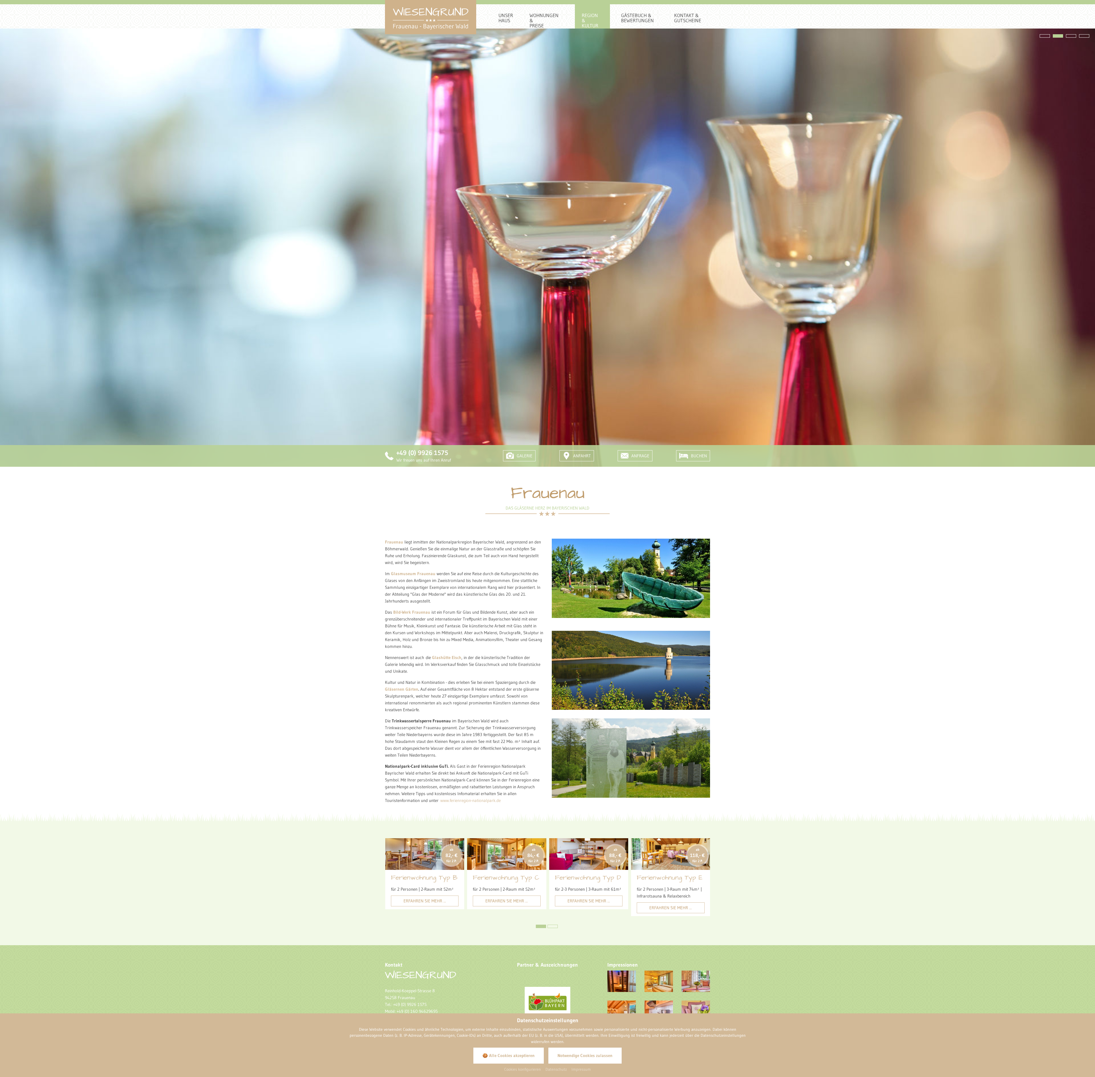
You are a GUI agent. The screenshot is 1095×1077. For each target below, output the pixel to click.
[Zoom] (631, 578)
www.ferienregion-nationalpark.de (470, 800)
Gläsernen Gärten (401, 689)
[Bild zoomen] (621, 981)
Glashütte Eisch (446, 657)
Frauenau (394, 542)
